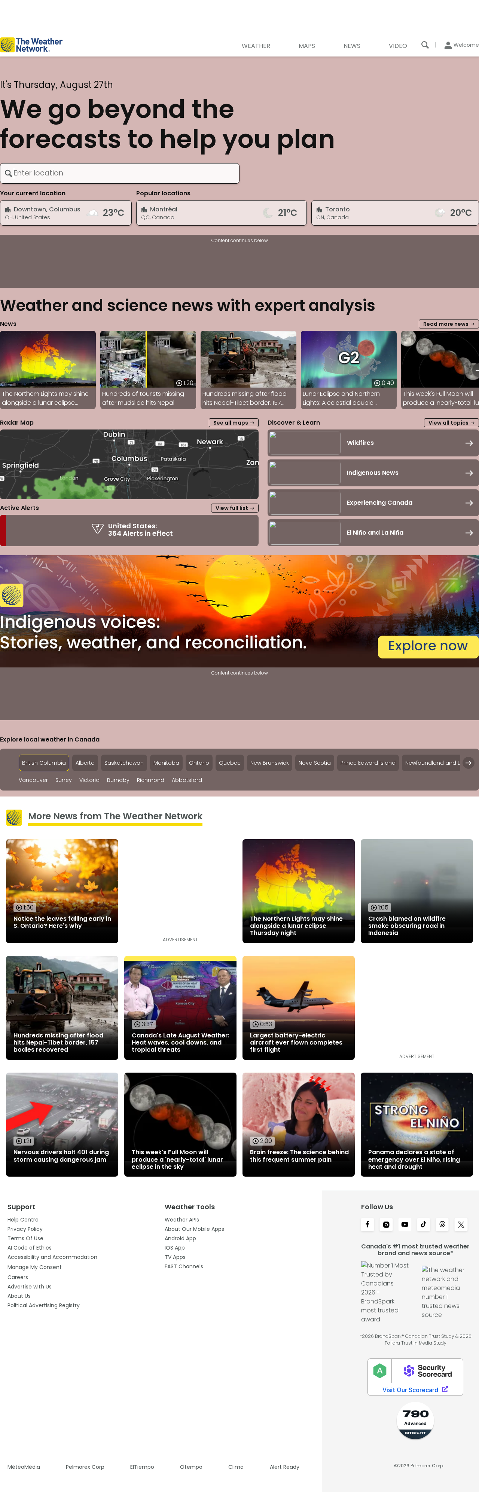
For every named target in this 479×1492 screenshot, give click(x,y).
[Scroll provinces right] (469, 763)
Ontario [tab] (199, 763)
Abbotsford (187, 780)
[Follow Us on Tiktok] (423, 1225)
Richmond (150, 780)
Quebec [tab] (230, 763)
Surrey (63, 780)
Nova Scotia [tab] (315, 763)
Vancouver (33, 780)
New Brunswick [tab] (269, 763)
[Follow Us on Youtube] (405, 1225)
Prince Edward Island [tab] (368, 763)
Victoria (89, 780)
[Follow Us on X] (461, 1225)
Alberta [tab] (85, 763)
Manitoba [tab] (166, 763)
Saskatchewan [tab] (124, 763)
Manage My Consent (34, 1267)
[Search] (425, 45)
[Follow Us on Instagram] (386, 1225)
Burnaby (118, 780)
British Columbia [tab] (44, 763)
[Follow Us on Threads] (442, 1225)
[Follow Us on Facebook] (367, 1225)
